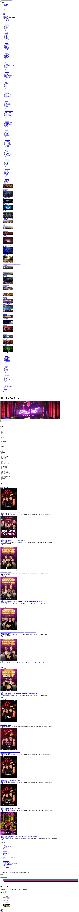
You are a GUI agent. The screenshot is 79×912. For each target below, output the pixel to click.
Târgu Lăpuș (7, 142)
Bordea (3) (4, 455)
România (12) (4, 486)
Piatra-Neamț (8, 104)
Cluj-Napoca (7, 52)
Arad (6, 23)
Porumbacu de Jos (9, 111)
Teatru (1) (4, 441)
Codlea (6, 53)
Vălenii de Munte (8, 154)
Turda (6, 152)
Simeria (6, 130)
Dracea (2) (4, 462)
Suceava (7, 138)
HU (4, 13)
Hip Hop (7, 363)
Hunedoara (7, 77)
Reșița (6, 118)
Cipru (6, 167)
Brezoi (6, 36)
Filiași (6, 66)
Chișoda (7, 48)
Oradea (6, 101)
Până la (11, 435)
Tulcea (6, 151)
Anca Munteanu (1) (5, 467)
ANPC (4, 856)
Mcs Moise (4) (4, 453)
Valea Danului (8, 153)
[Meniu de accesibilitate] (1, 910)
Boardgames (7, 357)
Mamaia (7, 88)
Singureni (7, 132)
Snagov (6, 136)
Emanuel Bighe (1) (5, 472)
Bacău (6, 24)
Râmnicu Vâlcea (8, 115)
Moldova (7, 179)
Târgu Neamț (8, 144)
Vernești (7, 159)
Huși (6, 78)
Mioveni (7, 95)
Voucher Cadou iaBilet (7, 864)
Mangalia (7, 89)
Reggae (6, 377)
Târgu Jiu (7, 141)
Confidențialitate (6, 849)
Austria (6, 164)
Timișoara (7, 147)
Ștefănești (7, 137)
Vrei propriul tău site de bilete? (9, 857)
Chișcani (7, 47)
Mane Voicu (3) (5, 458)
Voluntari (7, 161)
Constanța (7, 54)
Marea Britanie (8, 177)
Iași (6, 79)
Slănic (6, 133)
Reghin (6, 117)
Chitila (6, 49)
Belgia (6, 165)
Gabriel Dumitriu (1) (6, 474)
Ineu (6, 82)
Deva (6, 63)
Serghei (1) (4, 479)
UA (4, 14)
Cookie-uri (5, 851)
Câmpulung (7, 41)
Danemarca (7, 169)
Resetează (6, 487)
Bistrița (6, 28)
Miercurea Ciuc (8, 94)
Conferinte (7, 360)
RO (4, 9)
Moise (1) (3, 478)
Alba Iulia (7, 20)
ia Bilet (1, 515)
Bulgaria (7, 166)
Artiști (4, 854)
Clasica (6, 358)
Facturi (4, 859)
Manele (6, 369)
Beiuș (6, 27)
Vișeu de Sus (7, 160)
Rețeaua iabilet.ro (6, 853)
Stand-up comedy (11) (6, 440)
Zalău (6, 162)
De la (1, 435)
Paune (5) (3, 452)
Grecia (6, 173)
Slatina (6, 134)
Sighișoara (7, 128)
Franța (6, 171)
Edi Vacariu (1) (5, 471)
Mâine (3, 432)
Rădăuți (6, 113)
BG (4, 12)
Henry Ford (34, 908)
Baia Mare (7, 25)
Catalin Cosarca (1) (5, 469)
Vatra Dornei (7, 157)
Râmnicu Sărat (8, 114)
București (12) (4, 446)
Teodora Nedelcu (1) (6, 481)
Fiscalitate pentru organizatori (8, 858)
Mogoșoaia (7, 96)
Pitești (6, 105)
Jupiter (6, 84)
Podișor (6, 108)
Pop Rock (7, 375)
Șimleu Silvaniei (8, 131)
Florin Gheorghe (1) (6, 473)
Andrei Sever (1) (5, 468)
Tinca (6, 149)
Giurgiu (6, 73)
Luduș (6, 86)
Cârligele (7, 44)
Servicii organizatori (7, 846)
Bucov (6, 37)
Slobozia (7, 135)
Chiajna (6, 46)
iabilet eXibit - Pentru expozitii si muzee (11, 847)
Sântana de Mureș (8, 124)
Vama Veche (7, 155)
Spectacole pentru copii (10, 386)
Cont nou (5, 5)
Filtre (2, 420)
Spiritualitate (7, 379)
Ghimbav (7, 72)
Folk (6, 362)
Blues (6, 356)
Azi (2, 431)
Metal (6, 370)
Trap (6, 380)
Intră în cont (5, 4)
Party (6, 367)
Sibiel (6, 126)
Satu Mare (7, 125)
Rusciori (7, 121)
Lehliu (6, 85)
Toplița (6, 150)
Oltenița (7, 98)
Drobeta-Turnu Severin (9, 65)
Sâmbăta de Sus (8, 122)
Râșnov (6, 116)
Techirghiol (7, 146)
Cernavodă (7, 45)
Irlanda (6, 174)
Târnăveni (7, 145)
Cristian (6, 58)
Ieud (6, 81)
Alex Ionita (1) (4, 466)
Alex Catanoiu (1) (5, 463)
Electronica (7, 361)
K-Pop (6, 366)
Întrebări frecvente (6, 852)
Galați (6, 70)
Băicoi (6, 26)
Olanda (6, 181)
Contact (4, 845)
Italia (6, 175)
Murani (6, 97)
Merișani (7, 93)
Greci (6, 74)
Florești (6, 67)
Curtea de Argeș (8, 59)
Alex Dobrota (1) (5, 465)
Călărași (7, 39)
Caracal (6, 43)
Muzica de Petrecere (9, 372)
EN (4, 10)
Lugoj (6, 87)
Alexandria (7, 21)
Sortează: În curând (8, 420)
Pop (6, 368)
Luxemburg (7, 176)
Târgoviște (7, 140)
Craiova (7, 57)
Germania (7, 172)
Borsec (6, 30)
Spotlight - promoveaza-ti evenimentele (10, 863)
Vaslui (6, 156)
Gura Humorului (8, 75)
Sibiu (6, 127)
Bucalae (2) (4, 460)
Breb (6, 35)
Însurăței (7, 83)
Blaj (6, 29)
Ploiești (6, 107)
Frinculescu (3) (5, 456)
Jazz (6, 365)
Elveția (6, 170)
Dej (6, 62)
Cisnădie (7, 50)
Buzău (6, 38)
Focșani (6, 69)
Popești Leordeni (8, 109)
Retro (6, 376)
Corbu (6, 55)
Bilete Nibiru (5, 865)
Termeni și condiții (6, 848)
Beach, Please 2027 (7, 862)
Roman (6, 120)
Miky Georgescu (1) (6, 476)
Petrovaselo (7, 103)
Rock (6, 378)
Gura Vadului (8, 76)
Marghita (7, 91)
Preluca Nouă (8, 112)
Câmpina (7, 40)
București (7, 19)
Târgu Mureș (7, 143)
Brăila (6, 33)
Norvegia (7, 180)
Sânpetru (7, 123)
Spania (6, 182)
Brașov (6, 34)
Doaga (6, 64)
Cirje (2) (3, 461)
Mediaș (6, 92)
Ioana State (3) (4, 457)
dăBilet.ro (5, 855)
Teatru (6, 385)
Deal (6, 60)
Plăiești (6, 106)
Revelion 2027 (6, 861)
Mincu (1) (4, 477)
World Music (7, 381)
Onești (6, 99)
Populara (7, 373)
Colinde (7, 359)
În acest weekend (5, 433)
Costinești (7, 56)
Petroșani (7, 102)
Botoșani (7, 31)
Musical (7, 371)
